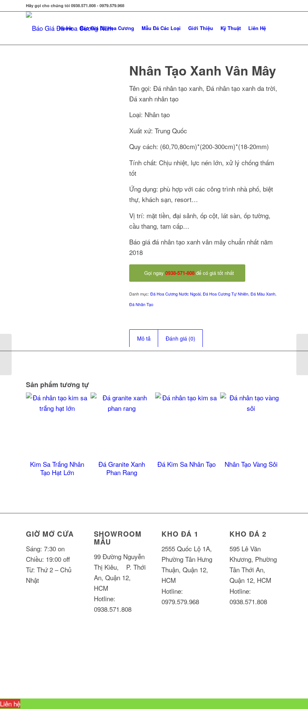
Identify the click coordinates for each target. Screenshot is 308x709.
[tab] (143, 338)
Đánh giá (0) (180, 338)
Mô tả (144, 338)
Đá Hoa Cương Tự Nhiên (225, 294)
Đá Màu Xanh (263, 294)
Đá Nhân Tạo (141, 304)
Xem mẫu (33, 703)
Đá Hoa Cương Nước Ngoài (175, 294)
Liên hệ (10, 703)
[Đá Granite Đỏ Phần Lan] (6, 354)
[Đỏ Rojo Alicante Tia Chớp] (302, 354)
